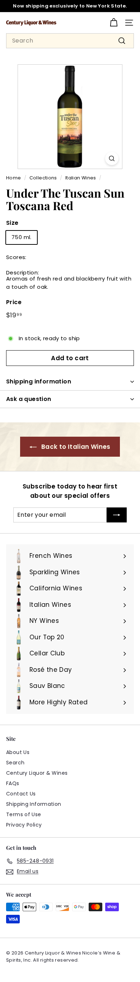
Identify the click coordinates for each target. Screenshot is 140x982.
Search (15, 762)
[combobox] (70, 40)
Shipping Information (33, 804)
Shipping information (38, 381)
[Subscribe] (117, 514)
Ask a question (28, 399)
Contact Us (21, 793)
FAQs (12, 783)
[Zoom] (111, 158)
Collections (43, 178)
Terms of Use (23, 814)
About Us (17, 752)
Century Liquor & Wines (36, 773)
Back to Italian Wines (76, 446)
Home (13, 178)
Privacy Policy (24, 824)
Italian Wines (80, 178)
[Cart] (113, 22)
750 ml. (21, 237)
